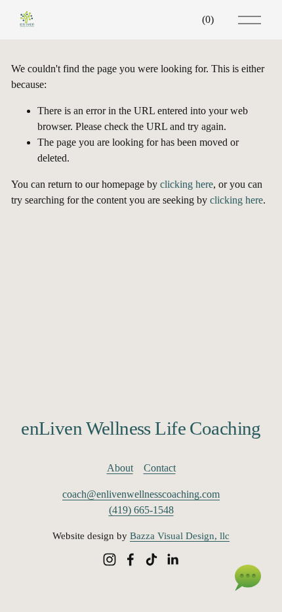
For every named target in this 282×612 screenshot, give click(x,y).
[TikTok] (151, 559)
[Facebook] (130, 559)
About (120, 467)
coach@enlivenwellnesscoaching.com (141, 494)
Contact (160, 467)
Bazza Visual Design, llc (180, 536)
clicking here (186, 184)
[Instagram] (109, 559)
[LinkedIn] (172, 559)
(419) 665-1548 (141, 509)
